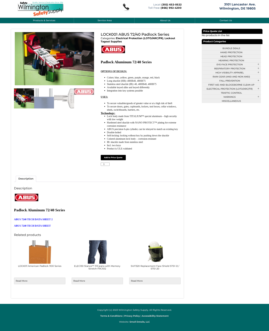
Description (25, 178)
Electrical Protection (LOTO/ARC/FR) (139, 38)
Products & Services (44, 20)
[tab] (26, 179)
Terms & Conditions (111, 315)
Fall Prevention (229, 80)
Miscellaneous (231, 101)
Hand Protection (231, 52)
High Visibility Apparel (229, 72)
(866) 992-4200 (171, 7)
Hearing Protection (231, 60)
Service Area (105, 20)
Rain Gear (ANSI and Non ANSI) (231, 76)
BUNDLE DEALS (231, 48)
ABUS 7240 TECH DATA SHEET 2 (33, 219)
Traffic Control (231, 92)
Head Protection (231, 56)
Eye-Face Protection (230, 64)
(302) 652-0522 (171, 4)
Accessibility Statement (155, 315)
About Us (165, 20)
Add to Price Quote (113, 157)
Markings (230, 97)
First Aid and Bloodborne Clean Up (231, 84)
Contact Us (226, 20)
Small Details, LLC (140, 321)
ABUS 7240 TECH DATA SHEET (32, 225)
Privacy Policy (132, 315)
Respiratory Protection (229, 68)
